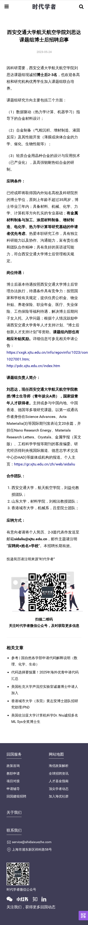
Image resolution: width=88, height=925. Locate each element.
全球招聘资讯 (59, 773)
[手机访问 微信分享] (83, 915)
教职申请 (13, 773)
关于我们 (14, 812)
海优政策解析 (59, 766)
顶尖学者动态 (59, 789)
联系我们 (14, 830)
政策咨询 (13, 766)
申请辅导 (13, 789)
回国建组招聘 (16, 796)
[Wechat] (11, 899)
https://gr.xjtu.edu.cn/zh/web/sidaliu (44, 464)
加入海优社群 (59, 796)
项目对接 (13, 781)
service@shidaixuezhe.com (31, 842)
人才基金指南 (59, 781)
